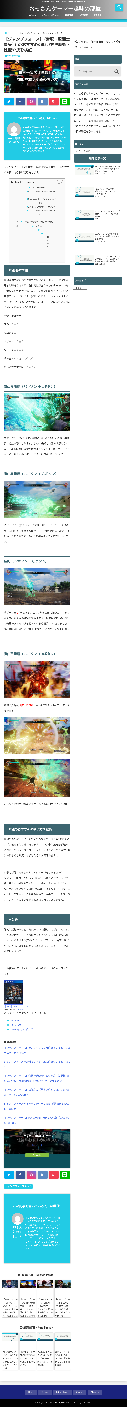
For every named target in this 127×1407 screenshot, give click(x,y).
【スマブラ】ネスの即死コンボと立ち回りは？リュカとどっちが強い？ (27, 1358)
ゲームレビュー (50, 15)
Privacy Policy (62, 1392)
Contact (84, 15)
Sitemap (69, 15)
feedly (38, 1155)
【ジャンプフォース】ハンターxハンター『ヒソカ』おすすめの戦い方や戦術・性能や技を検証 (10, 1309)
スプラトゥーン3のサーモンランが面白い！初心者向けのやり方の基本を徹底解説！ (107, 259)
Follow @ (37, 1145)
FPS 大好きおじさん (17, 1232)
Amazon (15, 1020)
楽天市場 (16, 1025)
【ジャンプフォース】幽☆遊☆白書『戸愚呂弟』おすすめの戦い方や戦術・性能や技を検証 (27, 1308)
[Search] (116, 71)
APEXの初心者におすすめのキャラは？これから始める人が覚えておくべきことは (10, 1360)
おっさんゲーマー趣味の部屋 (65, 8)
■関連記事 (47, 241)
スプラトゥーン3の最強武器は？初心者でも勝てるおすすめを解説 (62, 1358)
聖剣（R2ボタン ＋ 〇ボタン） (43, 207)
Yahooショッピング (22, 1029)
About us (95, 1392)
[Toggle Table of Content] (58, 182)
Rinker (19, 1009)
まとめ (39, 226)
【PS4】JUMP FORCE (16, 1006)
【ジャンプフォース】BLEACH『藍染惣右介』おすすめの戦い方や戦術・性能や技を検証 (45, 1308)
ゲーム (32, 15)
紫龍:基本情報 (39, 188)
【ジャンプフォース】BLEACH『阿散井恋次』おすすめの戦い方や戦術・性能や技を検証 (62, 1308)
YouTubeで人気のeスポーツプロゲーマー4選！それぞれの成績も (45, 1358)
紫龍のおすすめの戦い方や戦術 (39, 222)
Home (97, 15)
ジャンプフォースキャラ (18, 1186)
